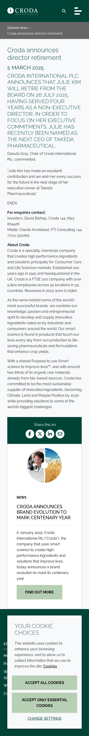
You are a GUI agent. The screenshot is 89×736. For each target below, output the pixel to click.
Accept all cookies (44, 683)
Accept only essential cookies (44, 703)
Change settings (44, 718)
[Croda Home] (22, 11)
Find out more (39, 592)
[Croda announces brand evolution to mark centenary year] (44, 465)
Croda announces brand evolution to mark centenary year (44, 512)
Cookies (50, 666)
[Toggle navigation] (78, 11)
